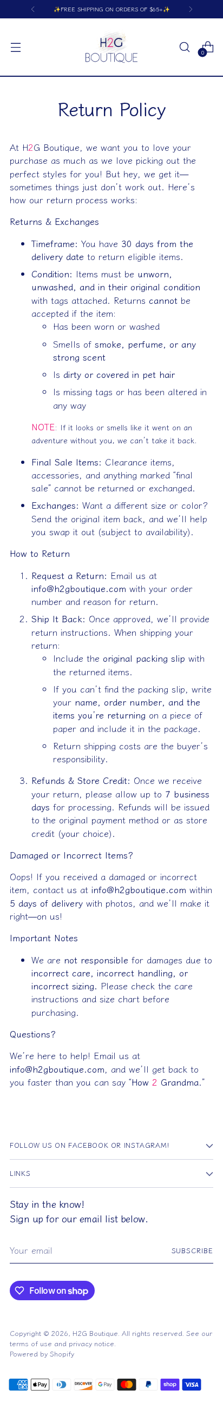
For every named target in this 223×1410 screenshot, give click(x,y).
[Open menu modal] (15, 47)
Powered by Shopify (42, 1353)
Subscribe (193, 1250)
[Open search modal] (184, 47)
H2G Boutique (95, 1333)
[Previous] (33, 9)
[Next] (190, 9)
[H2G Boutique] (111, 47)
